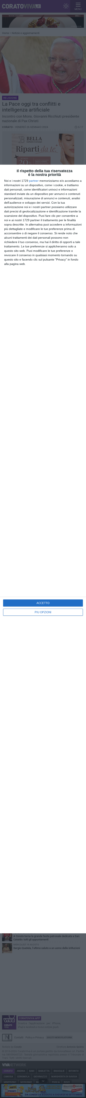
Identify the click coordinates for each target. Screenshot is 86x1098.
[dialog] (43, 549)
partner (34, 180)
